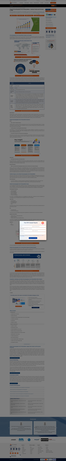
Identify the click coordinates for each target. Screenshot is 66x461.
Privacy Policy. (40, 235)
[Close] (45, 221)
